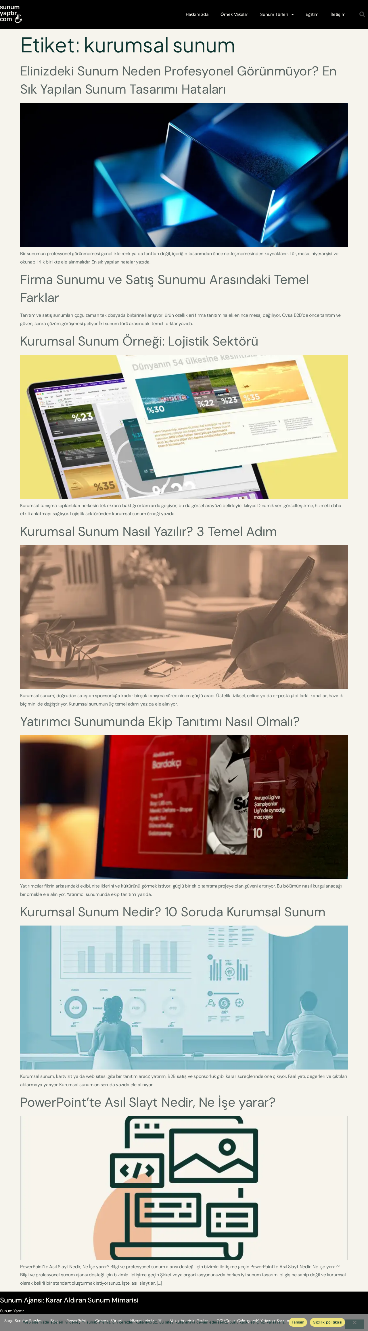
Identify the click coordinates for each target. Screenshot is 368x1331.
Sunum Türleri (274, 14)
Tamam (298, 1322)
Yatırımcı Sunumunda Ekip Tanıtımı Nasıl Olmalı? (160, 721)
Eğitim (312, 14)
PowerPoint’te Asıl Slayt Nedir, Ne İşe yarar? (148, 1102)
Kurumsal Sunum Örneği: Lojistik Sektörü (139, 341)
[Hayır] (354, 1324)
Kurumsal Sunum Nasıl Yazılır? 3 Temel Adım (148, 531)
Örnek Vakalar (234, 14)
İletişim (338, 14)
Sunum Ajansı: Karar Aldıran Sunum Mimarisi (69, 1300)
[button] (362, 14)
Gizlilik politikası (327, 1322)
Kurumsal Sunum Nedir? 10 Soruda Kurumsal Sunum (172, 911)
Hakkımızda (197, 14)
